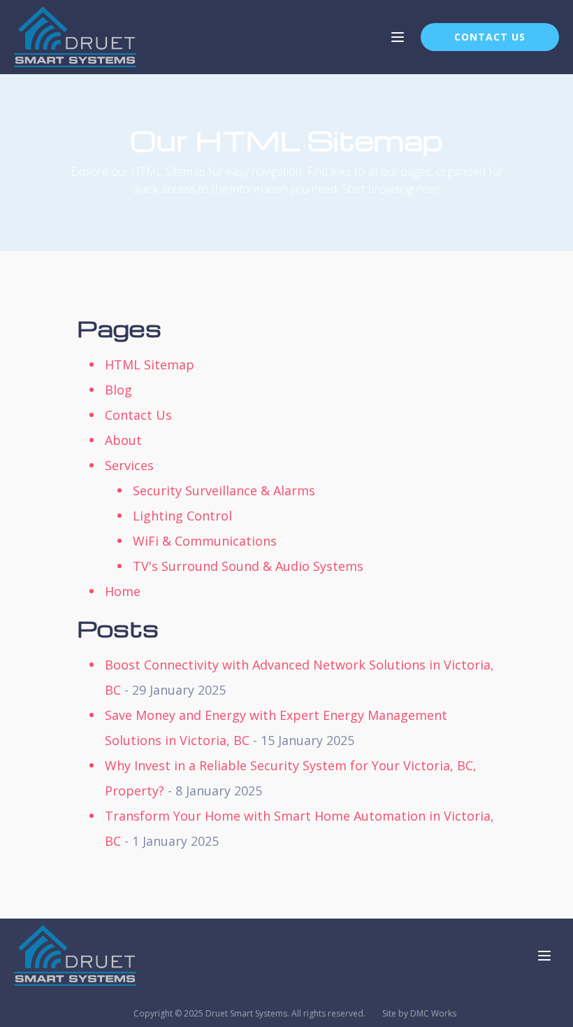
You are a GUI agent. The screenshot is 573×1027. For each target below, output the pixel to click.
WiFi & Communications (205, 540)
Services (129, 465)
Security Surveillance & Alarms (224, 490)
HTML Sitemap (149, 364)
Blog (118, 389)
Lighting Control (182, 515)
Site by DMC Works (419, 1013)
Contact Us (138, 414)
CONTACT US (489, 36)
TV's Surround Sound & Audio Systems (248, 566)
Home (122, 591)
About (123, 440)
